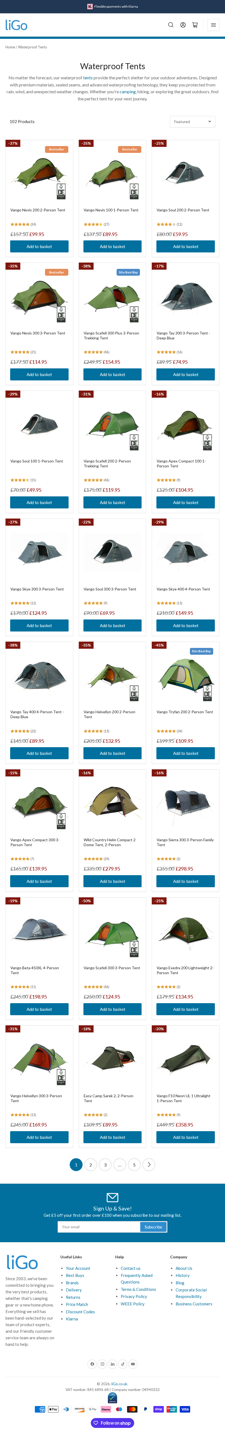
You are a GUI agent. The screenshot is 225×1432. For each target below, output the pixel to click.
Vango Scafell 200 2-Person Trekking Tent (107, 463)
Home (10, 47)
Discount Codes (80, 1311)
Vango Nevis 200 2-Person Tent (37, 210)
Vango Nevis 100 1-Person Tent (111, 210)
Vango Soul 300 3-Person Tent (110, 589)
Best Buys (75, 1275)
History (183, 1275)
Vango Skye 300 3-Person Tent (37, 589)
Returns (73, 1297)
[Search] (171, 25)
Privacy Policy (134, 1296)
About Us (184, 1268)
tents (88, 77)
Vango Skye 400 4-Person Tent (183, 589)
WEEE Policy (133, 1303)
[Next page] (149, 1165)
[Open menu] (213, 25)
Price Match (77, 1304)
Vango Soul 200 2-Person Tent (183, 210)
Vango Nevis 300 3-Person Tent (37, 333)
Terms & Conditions (138, 1289)
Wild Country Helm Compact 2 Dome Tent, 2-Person (110, 842)
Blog (180, 1282)
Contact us (130, 1268)
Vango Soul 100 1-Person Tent (36, 461)
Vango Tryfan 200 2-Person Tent (185, 711)
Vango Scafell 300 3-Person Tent (112, 967)
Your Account (78, 1268)
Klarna (72, 1318)
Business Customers (194, 1303)
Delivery (74, 1289)
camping (128, 91)
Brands (72, 1282)
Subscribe (153, 1226)
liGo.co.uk (119, 1384)
